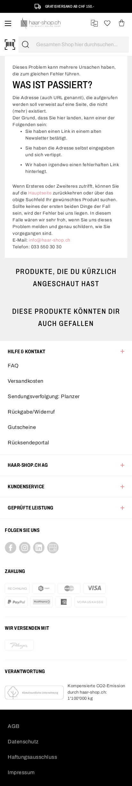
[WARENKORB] (121, 23)
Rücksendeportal (28, 442)
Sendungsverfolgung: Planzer (44, 396)
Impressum (21, 772)
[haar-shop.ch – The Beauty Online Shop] (41, 23)
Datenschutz (23, 741)
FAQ (13, 365)
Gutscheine (22, 427)
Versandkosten (26, 381)
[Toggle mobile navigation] (8, 23)
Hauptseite (40, 193)
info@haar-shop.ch (49, 240)
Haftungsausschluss (32, 757)
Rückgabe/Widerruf (31, 411)
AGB (14, 726)
